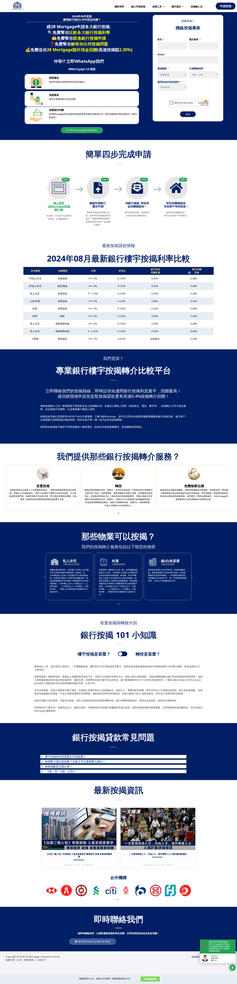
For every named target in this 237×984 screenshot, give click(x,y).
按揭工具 (157, 6)
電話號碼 (195, 39)
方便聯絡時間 (197, 68)
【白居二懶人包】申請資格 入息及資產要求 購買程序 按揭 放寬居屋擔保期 (79, 855)
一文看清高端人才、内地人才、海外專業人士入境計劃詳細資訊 (158, 854)
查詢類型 (163, 68)
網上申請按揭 (138, 6)
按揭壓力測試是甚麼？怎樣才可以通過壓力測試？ (75, 761)
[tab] (113, 756)
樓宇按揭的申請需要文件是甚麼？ (65, 756)
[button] (118, 513)
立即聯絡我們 (150, 979)
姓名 (160, 39)
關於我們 (119, 6)
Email (161, 54)
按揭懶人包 (196, 6)
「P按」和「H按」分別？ (60, 771)
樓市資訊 (176, 6)
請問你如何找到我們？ (170, 81)
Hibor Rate (179, 679)
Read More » (79, 860)
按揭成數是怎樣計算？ (58, 766)
